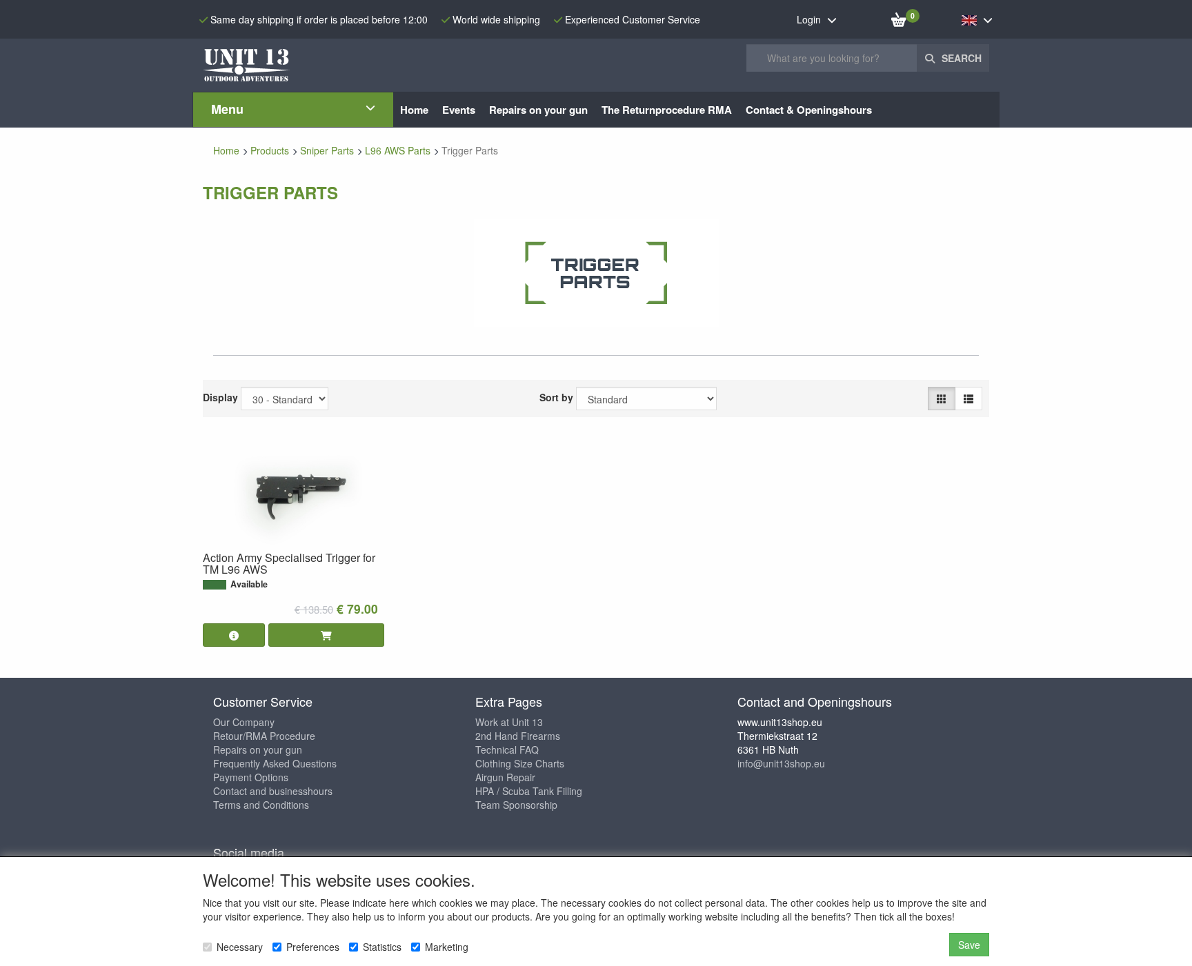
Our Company (244, 722)
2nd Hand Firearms (517, 736)
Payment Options (250, 777)
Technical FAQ (507, 749)
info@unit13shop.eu (781, 763)
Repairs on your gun (257, 749)
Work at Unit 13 (509, 722)
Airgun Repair (505, 777)
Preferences (312, 947)
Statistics (382, 947)
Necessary (240, 947)
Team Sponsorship (516, 805)
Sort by (556, 397)
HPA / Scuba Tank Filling (528, 791)
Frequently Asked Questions (275, 763)
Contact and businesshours (272, 791)
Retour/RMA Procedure (264, 736)
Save (969, 945)
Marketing (446, 947)
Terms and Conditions (261, 805)
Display (220, 397)
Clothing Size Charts (519, 763)
